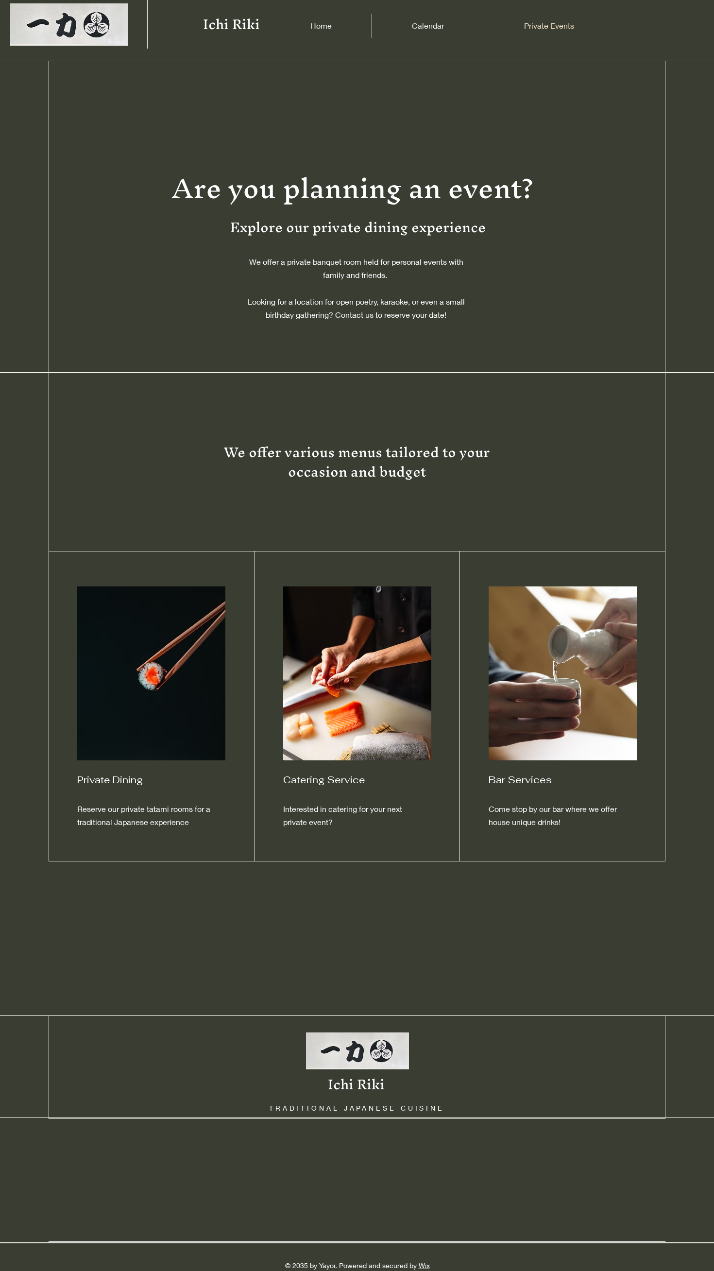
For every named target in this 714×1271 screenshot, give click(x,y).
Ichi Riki (231, 24)
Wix (424, 1265)
